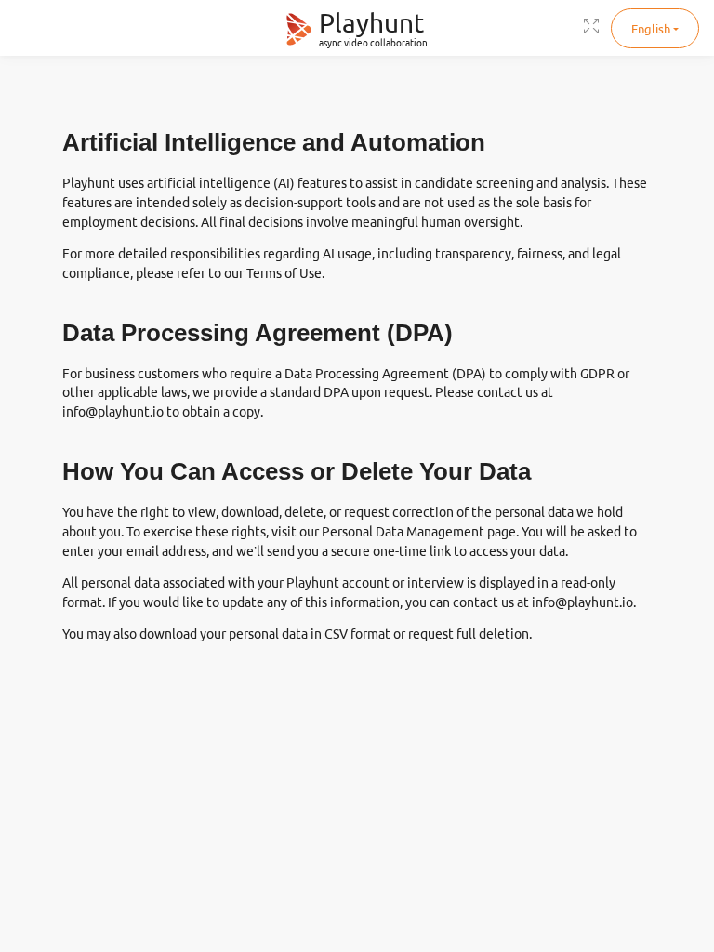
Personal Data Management (403, 531)
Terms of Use (284, 273)
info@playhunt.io (113, 411)
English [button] (650, 28)
